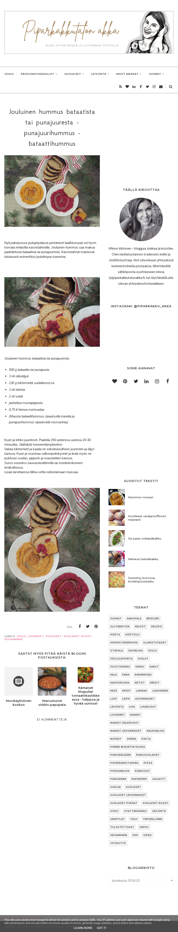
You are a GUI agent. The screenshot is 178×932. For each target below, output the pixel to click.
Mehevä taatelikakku (143, 559)
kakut (154, 666)
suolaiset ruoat (77, 636)
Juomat (116, 618)
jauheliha (135, 650)
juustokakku (120, 666)
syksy (114, 811)
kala (113, 674)
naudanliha (155, 730)
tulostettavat (122, 827)
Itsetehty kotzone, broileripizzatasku (141, 579)
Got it (101, 928)
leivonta (117, 706)
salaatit (159, 779)
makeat (135, 714)
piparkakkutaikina (124, 763)
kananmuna (143, 674)
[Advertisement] (52, 862)
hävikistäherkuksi (124, 642)
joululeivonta (121, 658)
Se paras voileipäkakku (144, 538)
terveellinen (152, 819)
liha (132, 706)
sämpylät (117, 819)
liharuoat (148, 706)
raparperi (139, 779)
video (147, 835)
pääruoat (142, 771)
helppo (156, 626)
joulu (21, 636)
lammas (141, 690)
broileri (153, 618)
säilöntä (159, 811)
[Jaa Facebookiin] (79, 626)
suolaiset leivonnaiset (128, 795)
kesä (113, 690)
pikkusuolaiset (148, 755)
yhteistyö (118, 843)
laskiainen (160, 690)
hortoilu (132, 634)
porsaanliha (120, 771)
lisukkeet (36, 636)
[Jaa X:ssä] (87, 626)
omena (131, 738)
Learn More (83, 928)
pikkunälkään (120, 755)
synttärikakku (135, 811)
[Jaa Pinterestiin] (96, 626)
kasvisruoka (119, 682)
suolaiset (53, 636)
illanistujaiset (154, 642)
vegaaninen (13, 639)
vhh (135, 835)
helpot (140, 626)
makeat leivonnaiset (126, 730)
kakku (139, 666)
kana (125, 674)
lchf (113, 698)
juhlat (143, 658)
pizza (148, 763)
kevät (126, 690)
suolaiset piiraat (123, 803)
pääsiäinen (118, 779)
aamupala (134, 618)
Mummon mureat (140, 497)
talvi (134, 819)
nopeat (116, 738)
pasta (146, 738)
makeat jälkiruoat (124, 722)
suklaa (115, 787)
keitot (140, 682)
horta (115, 634)
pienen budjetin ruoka (127, 747)
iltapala (116, 650)
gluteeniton (120, 626)
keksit (155, 682)
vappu (144, 827)
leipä (126, 698)
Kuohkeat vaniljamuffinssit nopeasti (147, 517)
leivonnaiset (145, 698)
